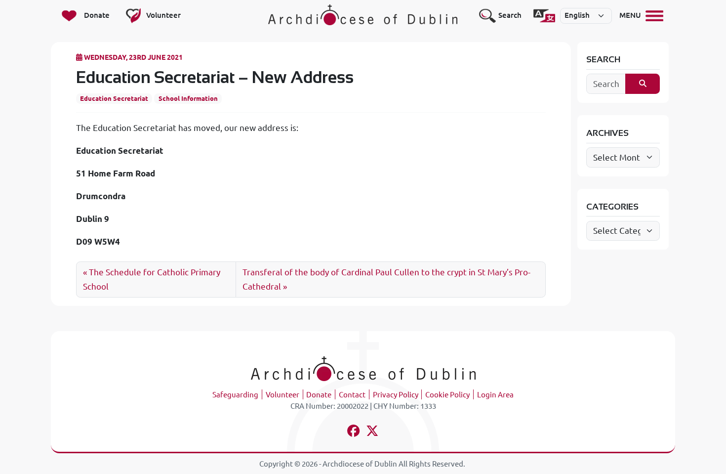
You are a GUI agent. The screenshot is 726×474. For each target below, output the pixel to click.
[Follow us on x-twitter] (372, 432)
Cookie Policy (447, 394)
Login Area (495, 394)
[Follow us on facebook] (354, 432)
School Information (188, 98)
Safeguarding (235, 394)
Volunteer (282, 394)
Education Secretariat (114, 98)
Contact (352, 394)
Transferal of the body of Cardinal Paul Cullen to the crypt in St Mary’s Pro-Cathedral (386, 279)
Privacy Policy (395, 394)
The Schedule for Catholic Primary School (151, 279)
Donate (318, 394)
